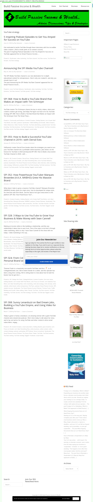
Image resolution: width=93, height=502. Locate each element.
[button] (46, 239)
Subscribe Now (46, 262)
